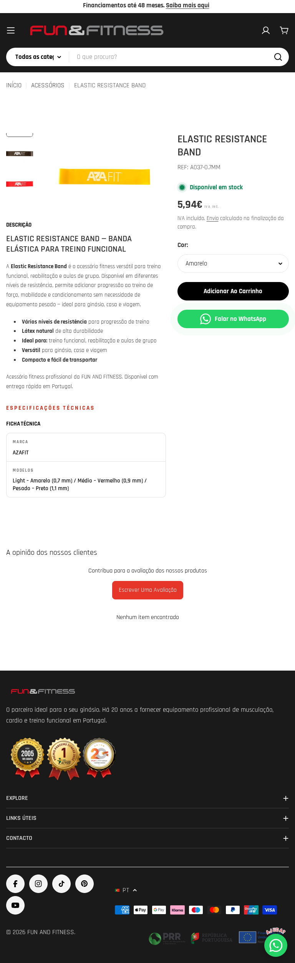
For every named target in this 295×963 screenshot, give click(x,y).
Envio (213, 218)
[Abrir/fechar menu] (10, 30)
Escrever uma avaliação (148, 590)
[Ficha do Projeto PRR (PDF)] (217, 937)
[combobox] (147, 57)
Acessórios (48, 85)
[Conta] (265, 30)
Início (14, 85)
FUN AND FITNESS (50, 932)
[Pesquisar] (278, 57)
